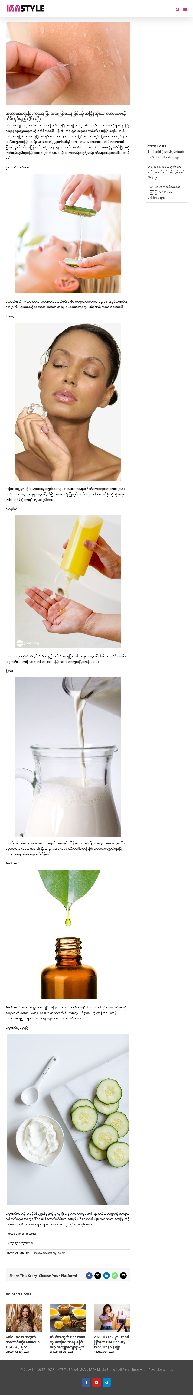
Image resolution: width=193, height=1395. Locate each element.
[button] (8, 1331)
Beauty (37, 1252)
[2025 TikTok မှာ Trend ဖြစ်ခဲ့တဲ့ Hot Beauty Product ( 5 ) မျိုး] (68, 1306)
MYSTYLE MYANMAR (71, 1375)
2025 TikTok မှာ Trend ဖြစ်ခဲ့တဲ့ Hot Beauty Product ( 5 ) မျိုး (67, 1342)
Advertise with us (161, 1375)
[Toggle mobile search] (178, 9)
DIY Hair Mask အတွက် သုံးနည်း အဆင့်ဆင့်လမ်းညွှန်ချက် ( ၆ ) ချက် (166, 172)
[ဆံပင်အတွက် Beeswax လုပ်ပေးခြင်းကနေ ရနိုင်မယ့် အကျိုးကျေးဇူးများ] (24, 1306)
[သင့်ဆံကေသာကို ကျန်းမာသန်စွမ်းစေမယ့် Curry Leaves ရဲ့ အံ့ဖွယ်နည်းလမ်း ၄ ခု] (112, 1306)
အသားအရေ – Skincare (55, 1252)
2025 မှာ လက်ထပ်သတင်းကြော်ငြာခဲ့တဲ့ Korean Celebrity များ (164, 192)
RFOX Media (97, 1375)
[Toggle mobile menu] (185, 9)
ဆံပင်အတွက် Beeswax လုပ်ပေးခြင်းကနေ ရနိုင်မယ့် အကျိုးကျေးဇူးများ (23, 1342)
